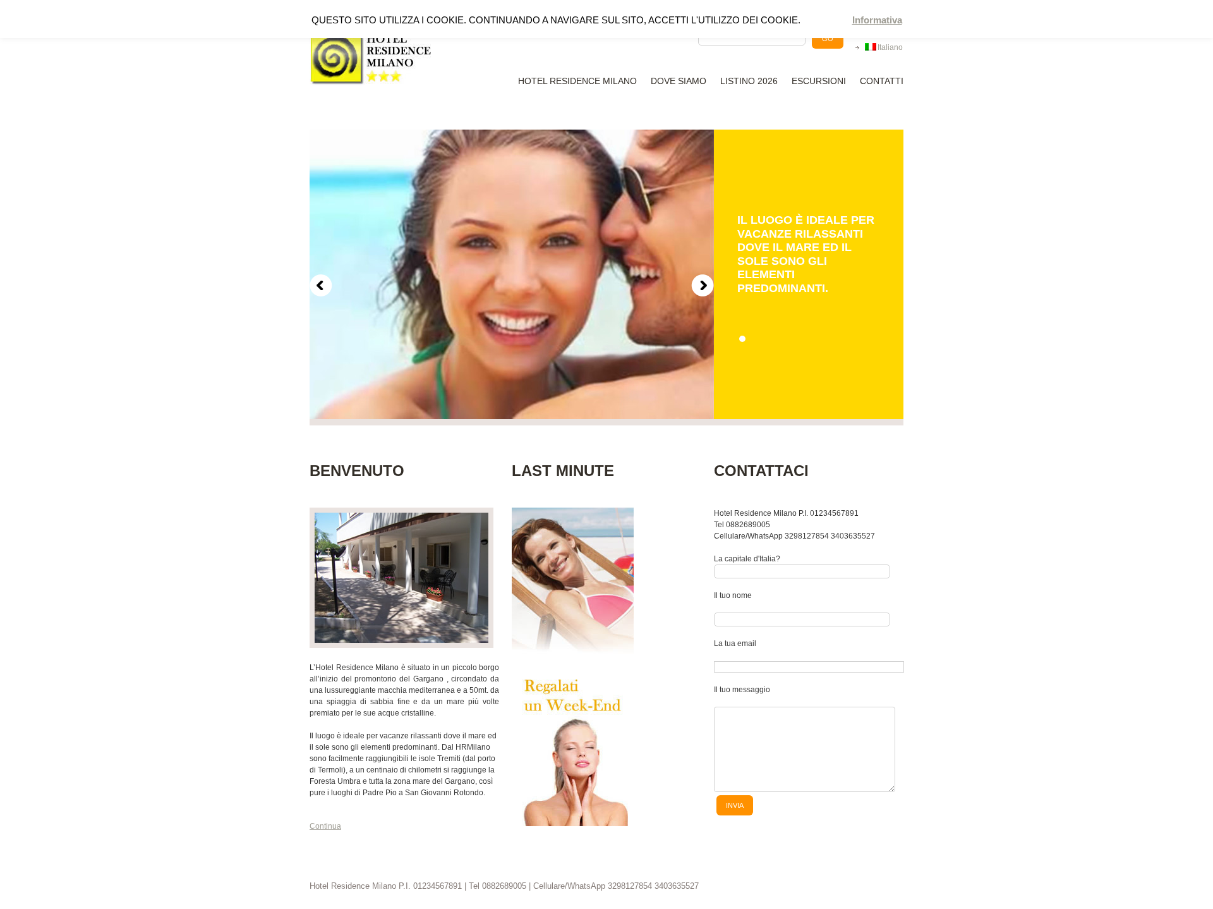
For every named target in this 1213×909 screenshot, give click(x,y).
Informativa (877, 20)
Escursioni (819, 81)
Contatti (881, 81)
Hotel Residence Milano (577, 81)
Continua (325, 826)
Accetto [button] (828, 20)
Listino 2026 (749, 81)
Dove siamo (678, 81)
